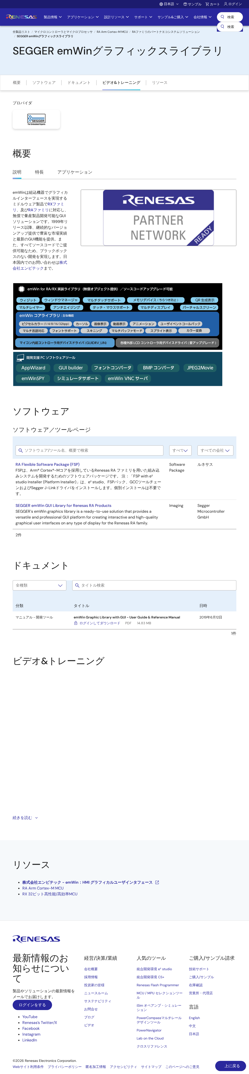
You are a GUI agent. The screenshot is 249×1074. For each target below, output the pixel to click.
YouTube (29, 1016)
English (194, 1018)
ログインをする (32, 1004)
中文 (192, 1026)
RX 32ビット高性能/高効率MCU (50, 894)
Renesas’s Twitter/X (39, 1022)
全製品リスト (21, 32)
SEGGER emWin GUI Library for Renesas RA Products (63, 505)
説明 (17, 172)
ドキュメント (79, 82)
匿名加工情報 (96, 1067)
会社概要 (91, 969)
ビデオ (89, 1025)
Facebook (31, 1028)
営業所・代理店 (201, 993)
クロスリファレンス (152, 1046)
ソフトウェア (44, 82)
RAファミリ (38, 209)
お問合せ (91, 1009)
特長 (39, 172)
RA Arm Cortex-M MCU (112, 32)
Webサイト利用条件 (28, 1067)
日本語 (194, 1034)
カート (215, 4)
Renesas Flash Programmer (158, 985)
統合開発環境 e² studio (154, 969)
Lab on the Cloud (150, 1038)
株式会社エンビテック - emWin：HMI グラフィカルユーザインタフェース (87, 882)
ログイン (235, 4)
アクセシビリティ (123, 1067)
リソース (160, 82)
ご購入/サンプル (201, 977)
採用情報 (91, 977)
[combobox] (230, 27)
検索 (230, 17)
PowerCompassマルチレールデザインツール (159, 1020)
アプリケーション (74, 172)
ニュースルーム (96, 993)
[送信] (222, 27)
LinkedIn (29, 1040)
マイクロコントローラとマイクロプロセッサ (63, 32)
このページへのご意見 (182, 1067)
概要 (17, 82)
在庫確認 (196, 985)
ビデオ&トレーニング (121, 82)
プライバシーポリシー (65, 1067)
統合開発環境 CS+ (150, 977)
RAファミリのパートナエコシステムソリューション (166, 32)
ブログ (89, 1017)
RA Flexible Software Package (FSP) (48, 464)
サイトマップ (151, 1067)
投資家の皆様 (94, 985)
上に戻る (231, 1065)
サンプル (195, 4)
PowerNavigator (149, 1030)
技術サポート (199, 969)
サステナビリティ (97, 1001)
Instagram (31, 1034)
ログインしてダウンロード (100, 623)
